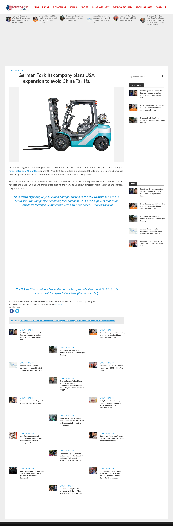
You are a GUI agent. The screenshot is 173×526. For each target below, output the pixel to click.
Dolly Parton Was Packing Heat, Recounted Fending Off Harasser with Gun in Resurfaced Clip (111, 404)
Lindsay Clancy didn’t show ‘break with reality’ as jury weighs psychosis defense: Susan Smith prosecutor (110, 474)
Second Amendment (100, 7)
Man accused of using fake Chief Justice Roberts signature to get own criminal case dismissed (32, 474)
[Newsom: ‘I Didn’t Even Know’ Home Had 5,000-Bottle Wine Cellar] (116, 18)
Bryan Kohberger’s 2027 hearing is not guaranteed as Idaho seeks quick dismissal (48, 19)
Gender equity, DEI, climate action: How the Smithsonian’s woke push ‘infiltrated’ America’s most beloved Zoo (72, 457)
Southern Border (144, 7)
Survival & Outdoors (122, 7)
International (59, 7)
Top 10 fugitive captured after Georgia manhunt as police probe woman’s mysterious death (21, 19)
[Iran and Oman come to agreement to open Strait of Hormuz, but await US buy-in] (89, 19)
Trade (158, 7)
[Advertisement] (86, 46)
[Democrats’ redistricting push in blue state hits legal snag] (13, 400)
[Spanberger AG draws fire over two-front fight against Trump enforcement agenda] (93, 435)
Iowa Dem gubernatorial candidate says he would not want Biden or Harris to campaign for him (31, 439)
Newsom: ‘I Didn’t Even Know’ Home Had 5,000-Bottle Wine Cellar (128, 18)
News (36, 7)
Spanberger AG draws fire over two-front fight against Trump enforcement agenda (112, 438)
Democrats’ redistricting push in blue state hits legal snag (31, 402)
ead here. (58, 304)
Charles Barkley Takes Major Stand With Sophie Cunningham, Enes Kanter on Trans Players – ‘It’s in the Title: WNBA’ (155, 20)
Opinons (73, 7)
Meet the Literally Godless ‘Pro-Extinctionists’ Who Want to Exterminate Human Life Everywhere (72, 421)
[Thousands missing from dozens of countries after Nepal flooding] (62, 18)
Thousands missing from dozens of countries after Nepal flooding (74, 18)
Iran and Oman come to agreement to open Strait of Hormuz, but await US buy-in (101, 19)
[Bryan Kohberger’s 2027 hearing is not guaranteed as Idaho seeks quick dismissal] (35, 19)
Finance (45, 7)
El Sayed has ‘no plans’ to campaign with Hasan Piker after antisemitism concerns (71, 491)
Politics (84, 7)
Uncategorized (16, 70)
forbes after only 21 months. (23, 170)
